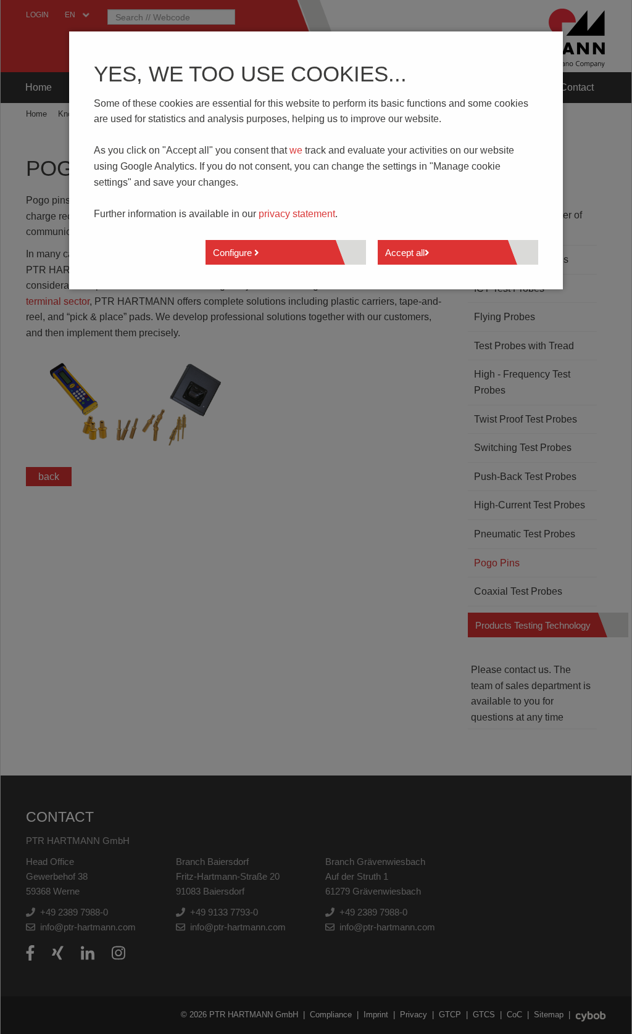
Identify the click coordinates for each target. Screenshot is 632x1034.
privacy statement (297, 214)
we (295, 150)
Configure (233, 252)
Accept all (405, 252)
